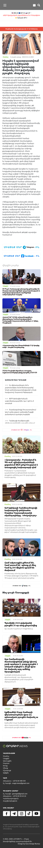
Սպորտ (6, 763)
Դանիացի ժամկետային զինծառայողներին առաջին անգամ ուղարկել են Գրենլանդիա (20, 423)
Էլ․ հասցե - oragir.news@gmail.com (16, 783)
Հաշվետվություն (10, 801)
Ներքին (5, 286)
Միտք (5, 768)
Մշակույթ (7, 770)
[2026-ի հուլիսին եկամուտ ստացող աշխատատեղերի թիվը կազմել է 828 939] (21, 358)
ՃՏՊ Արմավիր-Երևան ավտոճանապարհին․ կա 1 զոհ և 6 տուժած (19, 401)
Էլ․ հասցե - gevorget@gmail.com (15, 794)
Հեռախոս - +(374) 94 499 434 (14, 781)
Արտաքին (7, 761)
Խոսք (5, 766)
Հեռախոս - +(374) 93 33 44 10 (14, 796)
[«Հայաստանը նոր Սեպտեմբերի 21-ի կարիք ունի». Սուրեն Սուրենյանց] (21, 333)
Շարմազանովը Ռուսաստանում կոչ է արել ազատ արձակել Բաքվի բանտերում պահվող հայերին (20, 412)
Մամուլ (6, 756)
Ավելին (6, 773)
